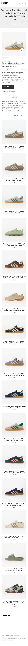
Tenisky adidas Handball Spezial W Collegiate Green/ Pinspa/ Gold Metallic (14, 472)
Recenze (14, 97)
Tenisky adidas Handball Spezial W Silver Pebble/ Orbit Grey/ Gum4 (14, 147)
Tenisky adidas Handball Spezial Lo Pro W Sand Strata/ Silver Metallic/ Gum (14, 309)
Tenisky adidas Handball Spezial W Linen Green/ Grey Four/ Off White (14, 212)
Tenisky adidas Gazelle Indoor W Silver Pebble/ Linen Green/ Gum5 (14, 179)
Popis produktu (14, 96)
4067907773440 (7, 90)
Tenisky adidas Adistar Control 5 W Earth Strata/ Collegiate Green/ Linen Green (14, 603)
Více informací (8, 86)
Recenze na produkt (7, 61)
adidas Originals (6, 58)
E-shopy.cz (12, 635)
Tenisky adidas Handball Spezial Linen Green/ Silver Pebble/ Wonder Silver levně (13, 64)
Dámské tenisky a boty (18, 21)
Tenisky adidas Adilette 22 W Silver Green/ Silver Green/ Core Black (14, 569)
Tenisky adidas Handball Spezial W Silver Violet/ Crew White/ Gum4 (14, 374)
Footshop (4, 81)
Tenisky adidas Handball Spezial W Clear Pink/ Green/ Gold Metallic (14, 439)
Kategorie (9, 21)
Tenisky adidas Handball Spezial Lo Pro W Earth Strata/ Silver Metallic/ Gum (14, 277)
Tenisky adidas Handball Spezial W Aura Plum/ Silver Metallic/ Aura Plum (14, 504)
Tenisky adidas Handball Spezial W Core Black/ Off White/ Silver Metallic (14, 342)
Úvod (5, 21)
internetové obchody (6, 637)
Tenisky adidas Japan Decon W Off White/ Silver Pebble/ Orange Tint (14, 537)
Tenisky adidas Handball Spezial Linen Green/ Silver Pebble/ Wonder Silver (14, 24)
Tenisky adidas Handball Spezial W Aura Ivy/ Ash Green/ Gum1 (14, 407)
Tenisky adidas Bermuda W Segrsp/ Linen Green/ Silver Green (14, 244)
